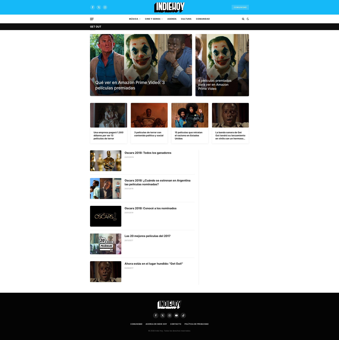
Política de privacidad (197, 324)
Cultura (186, 19)
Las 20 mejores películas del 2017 (147, 236)
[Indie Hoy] (169, 7)
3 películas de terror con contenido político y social (148, 134)
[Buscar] (243, 19)
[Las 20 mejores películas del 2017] (105, 244)
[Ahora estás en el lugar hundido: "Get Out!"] (105, 271)
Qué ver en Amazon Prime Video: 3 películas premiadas (130, 85)
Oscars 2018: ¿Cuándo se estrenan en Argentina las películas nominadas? (157, 182)
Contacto (175, 324)
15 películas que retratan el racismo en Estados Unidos (188, 135)
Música (133, 19)
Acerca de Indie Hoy (156, 324)
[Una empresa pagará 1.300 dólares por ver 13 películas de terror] (108, 115)
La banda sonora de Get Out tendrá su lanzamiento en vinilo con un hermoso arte (230, 135)
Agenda (171, 19)
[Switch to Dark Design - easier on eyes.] (247, 19)
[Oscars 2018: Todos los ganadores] (105, 160)
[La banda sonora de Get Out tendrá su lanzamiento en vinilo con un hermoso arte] (230, 115)
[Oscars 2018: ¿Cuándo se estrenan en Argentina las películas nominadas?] (105, 188)
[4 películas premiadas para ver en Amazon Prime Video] (222, 65)
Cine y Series (153, 19)
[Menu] (91, 19)
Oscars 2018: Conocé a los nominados (151, 208)
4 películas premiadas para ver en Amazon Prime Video (214, 85)
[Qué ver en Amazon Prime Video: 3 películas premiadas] (141, 65)
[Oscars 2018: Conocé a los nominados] (105, 216)
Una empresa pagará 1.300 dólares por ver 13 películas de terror (108, 135)
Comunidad (240, 7)
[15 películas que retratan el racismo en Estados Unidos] (189, 115)
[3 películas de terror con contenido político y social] (149, 115)
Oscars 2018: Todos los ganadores (148, 152)
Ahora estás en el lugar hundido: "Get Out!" (154, 263)
